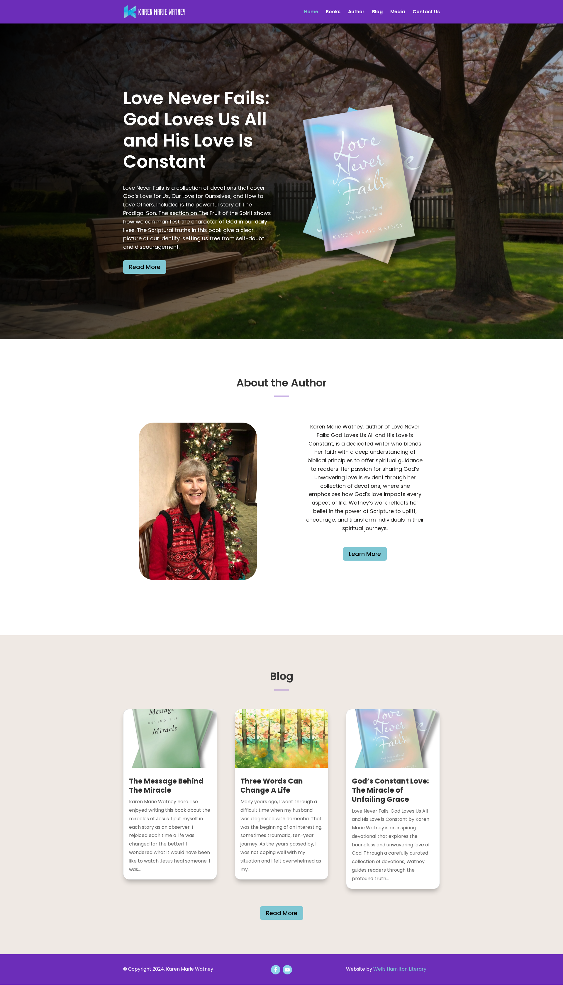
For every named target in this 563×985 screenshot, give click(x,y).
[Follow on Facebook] (275, 969)
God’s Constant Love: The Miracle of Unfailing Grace (390, 790)
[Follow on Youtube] (287, 969)
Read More (144, 267)
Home (311, 12)
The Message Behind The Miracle (166, 785)
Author (356, 12)
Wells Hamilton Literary (399, 969)
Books (333, 12)
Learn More (365, 554)
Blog (377, 12)
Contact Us (426, 12)
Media (397, 12)
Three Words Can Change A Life (271, 785)
